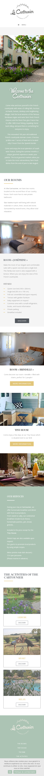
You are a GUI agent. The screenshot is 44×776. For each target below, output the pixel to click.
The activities (22, 756)
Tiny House (22, 748)
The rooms (22, 744)
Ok (10, 772)
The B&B (22, 752)
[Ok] (41, 767)
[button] (22, 320)
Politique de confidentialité (25, 772)
